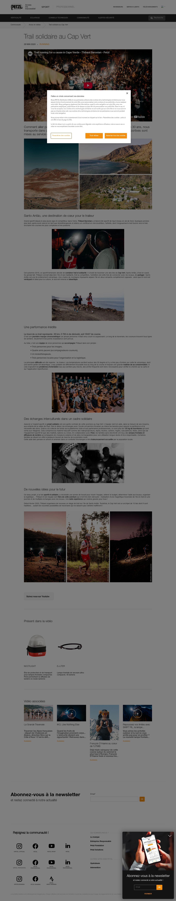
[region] (89, 116)
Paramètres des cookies (61, 135)
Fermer (148, 894)
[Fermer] (127, 93)
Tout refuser (94, 135)
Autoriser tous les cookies (115, 135)
